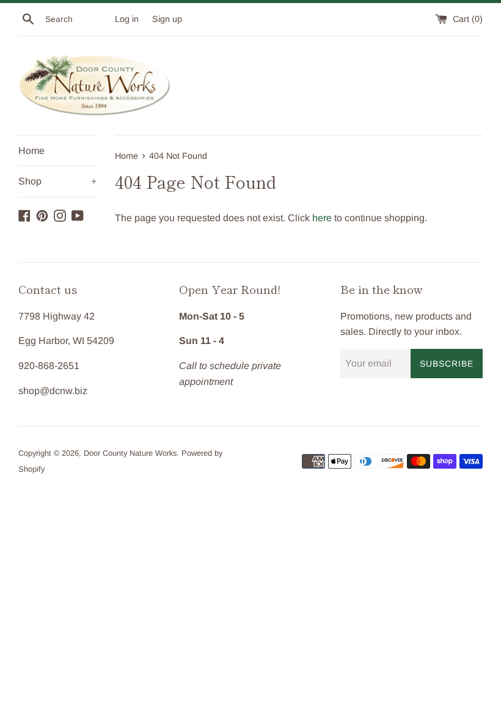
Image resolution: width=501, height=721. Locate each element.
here (322, 218)
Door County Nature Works (130, 453)
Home (31, 150)
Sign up (167, 19)
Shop (57, 181)
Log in (127, 19)
